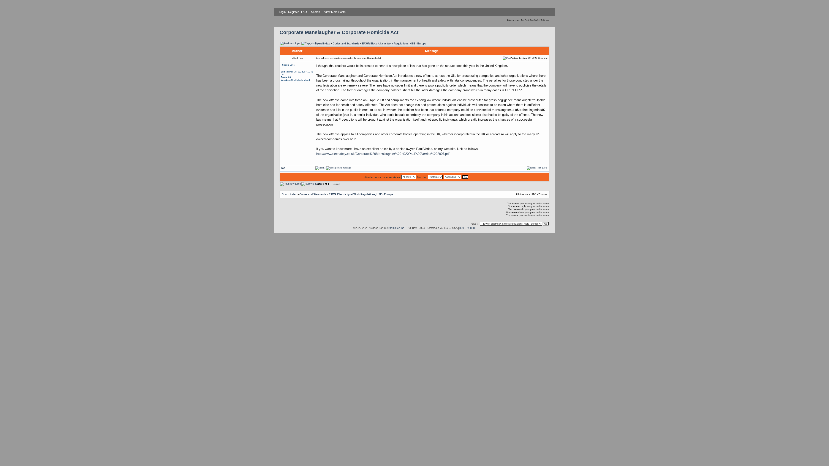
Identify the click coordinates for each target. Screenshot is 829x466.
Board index (322, 43)
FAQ (303, 12)
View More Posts (335, 12)
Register (293, 12)
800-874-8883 (467, 228)
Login (282, 12)
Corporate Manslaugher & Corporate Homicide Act (339, 32)
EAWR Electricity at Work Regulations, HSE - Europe (394, 43)
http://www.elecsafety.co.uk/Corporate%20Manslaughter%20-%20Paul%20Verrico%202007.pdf (382, 154)
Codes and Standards (346, 43)
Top (283, 168)
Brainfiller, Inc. (396, 228)
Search (315, 12)
